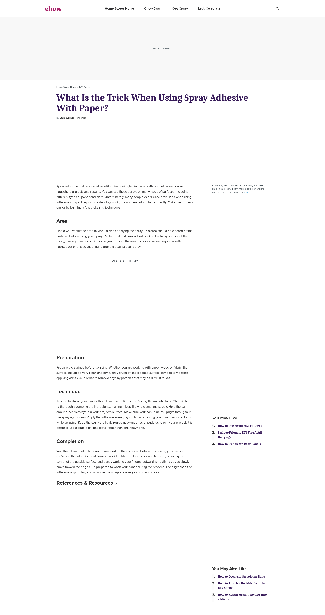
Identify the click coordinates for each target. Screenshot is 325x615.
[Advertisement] (162, 151)
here (246, 192)
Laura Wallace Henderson (73, 117)
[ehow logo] (53, 8)
